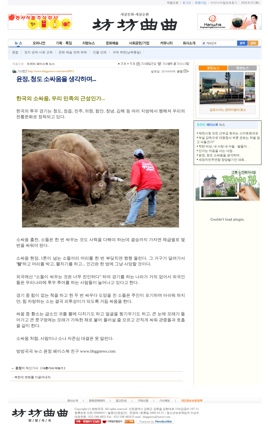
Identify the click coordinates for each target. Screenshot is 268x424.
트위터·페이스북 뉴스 (41, 63)
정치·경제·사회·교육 (38, 52)
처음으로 (18, 63)
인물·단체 (100, 52)
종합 (15, 52)
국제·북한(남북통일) (127, 52)
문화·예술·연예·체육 (73, 52)
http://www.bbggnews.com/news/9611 (51, 71)
